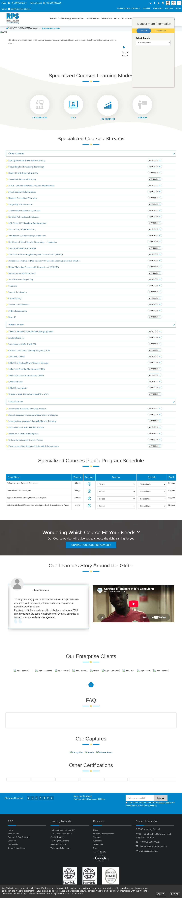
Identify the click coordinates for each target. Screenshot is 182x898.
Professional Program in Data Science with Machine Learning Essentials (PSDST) (44, 261)
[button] (91, 154)
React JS (12, 317)
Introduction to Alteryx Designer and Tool (27, 236)
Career (146, 9)
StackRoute (92, 18)
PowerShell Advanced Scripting (22, 179)
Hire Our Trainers (124, 18)
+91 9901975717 (19, 3)
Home (53, 18)
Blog (178, 9)
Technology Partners (70, 18)
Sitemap (97, 837)
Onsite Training (57, 837)
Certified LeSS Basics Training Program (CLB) (29, 350)
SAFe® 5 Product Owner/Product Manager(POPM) (30, 331)
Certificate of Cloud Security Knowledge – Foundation (32, 242)
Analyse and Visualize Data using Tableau (27, 408)
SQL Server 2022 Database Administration (27, 223)
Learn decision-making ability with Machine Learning (32, 421)
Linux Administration (17, 292)
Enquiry (169, 9)
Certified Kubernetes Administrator (23, 217)
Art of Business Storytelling (20, 279)
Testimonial (98, 844)
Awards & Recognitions (103, 833)
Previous (12, 607)
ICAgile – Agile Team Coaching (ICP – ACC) (28, 394)
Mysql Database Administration (22, 192)
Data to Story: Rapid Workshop (22, 229)
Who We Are (13, 833)
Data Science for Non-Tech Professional (26, 427)
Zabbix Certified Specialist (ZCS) (23, 173)
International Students (128, 9)
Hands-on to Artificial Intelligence (23, 434)
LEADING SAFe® (16, 356)
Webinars (157, 9)
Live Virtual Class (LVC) (61, 833)
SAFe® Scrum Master (18, 388)
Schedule (107, 18)
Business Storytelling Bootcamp (22, 198)
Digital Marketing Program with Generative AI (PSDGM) (33, 267)
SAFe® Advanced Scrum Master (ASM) (26, 375)
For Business (161, 31)
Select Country (143, 38)
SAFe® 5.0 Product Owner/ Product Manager (28, 363)
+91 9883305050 (53, 3)
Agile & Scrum (16, 324)
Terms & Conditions (16, 848)
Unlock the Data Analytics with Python (25, 440)
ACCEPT (160, 894)
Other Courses (16, 153)
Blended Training (58, 844)
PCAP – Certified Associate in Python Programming (31, 185)
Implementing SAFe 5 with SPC (22, 344)
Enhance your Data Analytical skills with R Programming (33, 446)
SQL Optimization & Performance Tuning (26, 160)
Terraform (12, 286)
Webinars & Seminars (60, 848)
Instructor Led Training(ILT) (62, 830)
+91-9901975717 (152, 842)
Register (171, 483)
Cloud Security (15, 298)
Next (84, 607)
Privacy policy (164, 802)
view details (153, 160)
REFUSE (174, 894)
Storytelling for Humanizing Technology (26, 167)
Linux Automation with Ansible (22, 248)
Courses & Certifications (18, 837)
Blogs (95, 830)
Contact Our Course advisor (91, 545)
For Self (144, 31)
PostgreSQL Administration (20, 204)
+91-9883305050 (159, 846)
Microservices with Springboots (22, 273)
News (95, 848)
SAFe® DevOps (15, 382)
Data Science (15, 401)
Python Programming (17, 311)
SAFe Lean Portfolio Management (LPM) (26, 369)
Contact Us (13, 844)
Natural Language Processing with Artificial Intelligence (33, 415)
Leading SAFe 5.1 (16, 338)
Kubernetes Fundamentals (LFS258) (24, 211)
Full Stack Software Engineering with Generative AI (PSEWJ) (35, 254)
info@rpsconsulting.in (21, 9)
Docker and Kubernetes (18, 305)
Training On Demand (59, 841)
